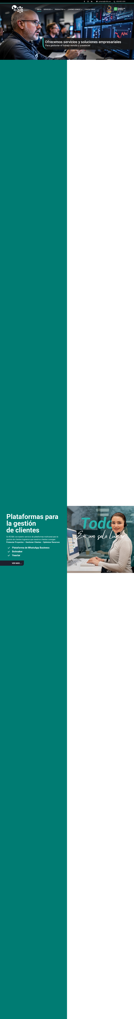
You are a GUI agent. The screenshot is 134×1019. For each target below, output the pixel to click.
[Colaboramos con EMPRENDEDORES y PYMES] (17, 9)
